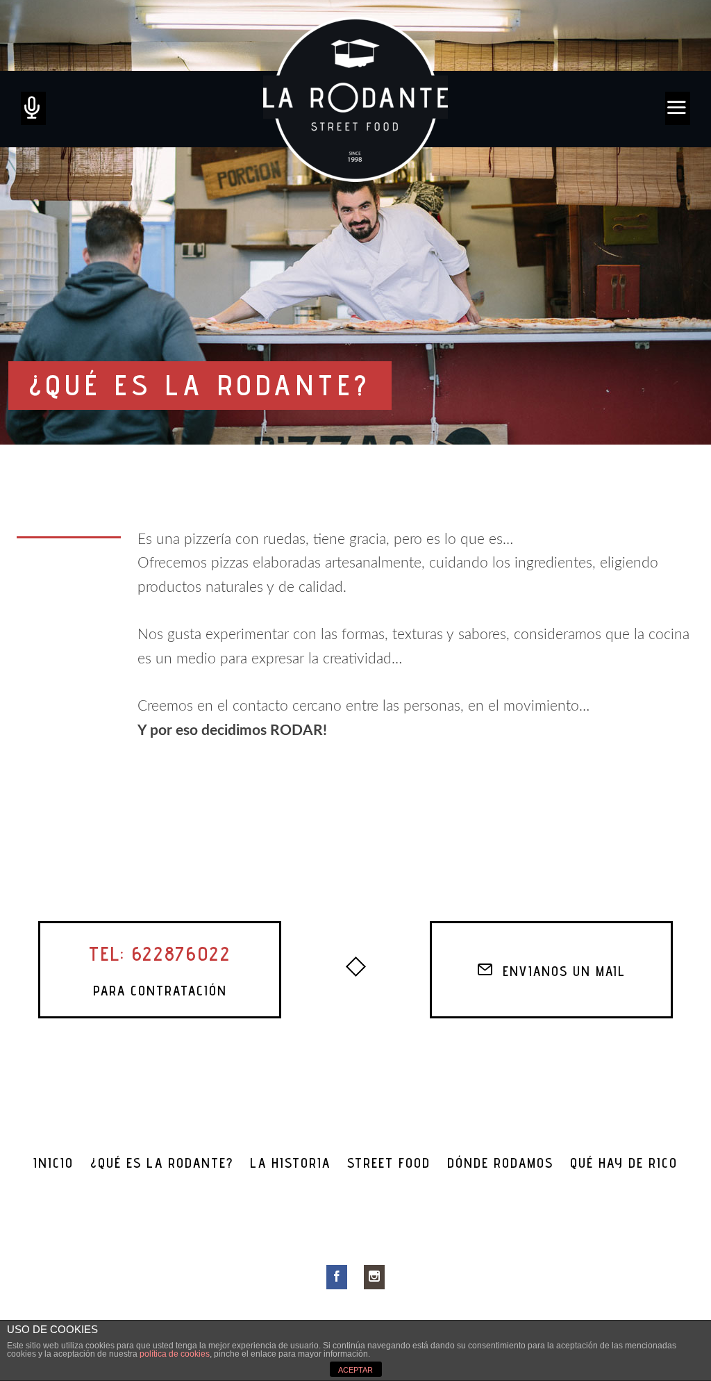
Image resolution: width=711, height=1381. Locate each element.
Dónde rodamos (500, 1163)
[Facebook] (336, 1277)
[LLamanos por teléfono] (33, 108)
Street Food (388, 1163)
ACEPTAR (355, 1370)
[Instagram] (374, 1277)
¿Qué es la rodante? (161, 1163)
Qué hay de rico (624, 1163)
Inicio (53, 1163)
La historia (290, 1163)
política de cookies (175, 1354)
